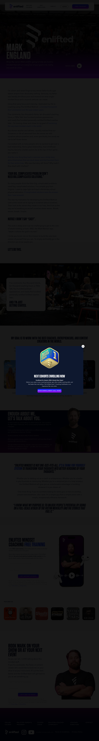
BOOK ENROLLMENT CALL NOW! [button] (49, 390)
